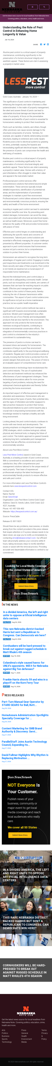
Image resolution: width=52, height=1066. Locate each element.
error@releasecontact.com (24, 538)
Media (24, 1042)
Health (24, 1036)
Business (5, 1036)
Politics (5, 1033)
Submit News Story (26, 586)
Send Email (13, 497)
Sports (4, 1039)
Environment (26, 1039)
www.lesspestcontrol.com (25, 486)
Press (23, 1030)
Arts (3, 1030)
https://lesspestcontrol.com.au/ (24, 511)
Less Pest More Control (13, 455)
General (24, 1033)
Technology (7, 1042)
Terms (44, 1030)
